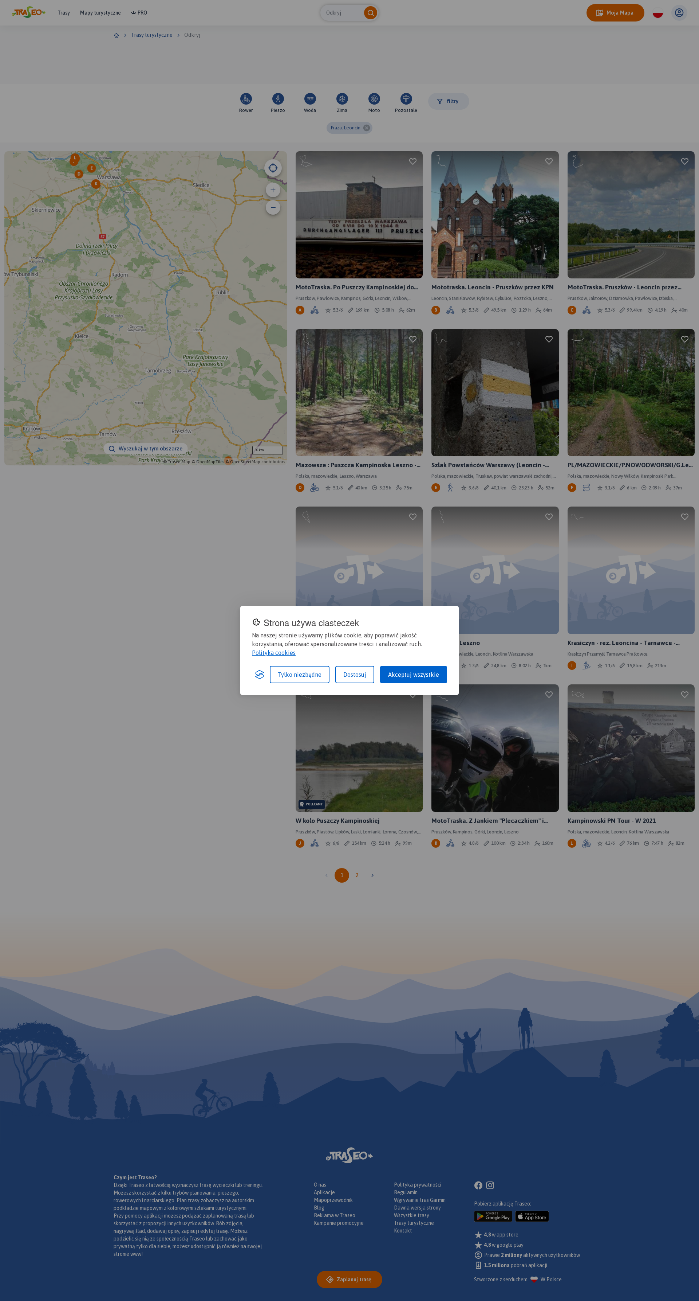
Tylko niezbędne (299, 674)
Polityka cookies (274, 652)
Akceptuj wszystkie (413, 674)
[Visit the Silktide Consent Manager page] (259, 674)
